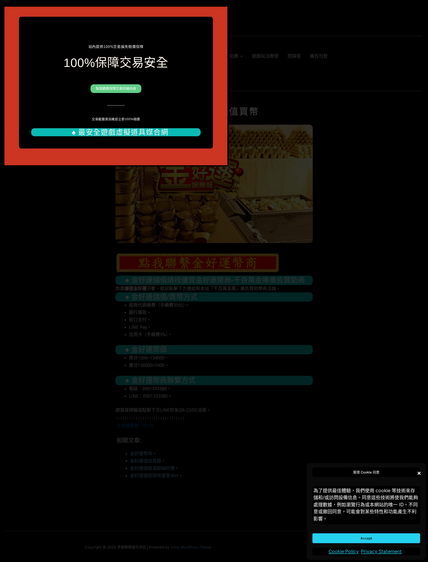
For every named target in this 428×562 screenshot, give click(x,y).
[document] (214, 281)
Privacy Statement (381, 551)
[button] (418, 472)
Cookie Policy (344, 551)
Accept (366, 538)
